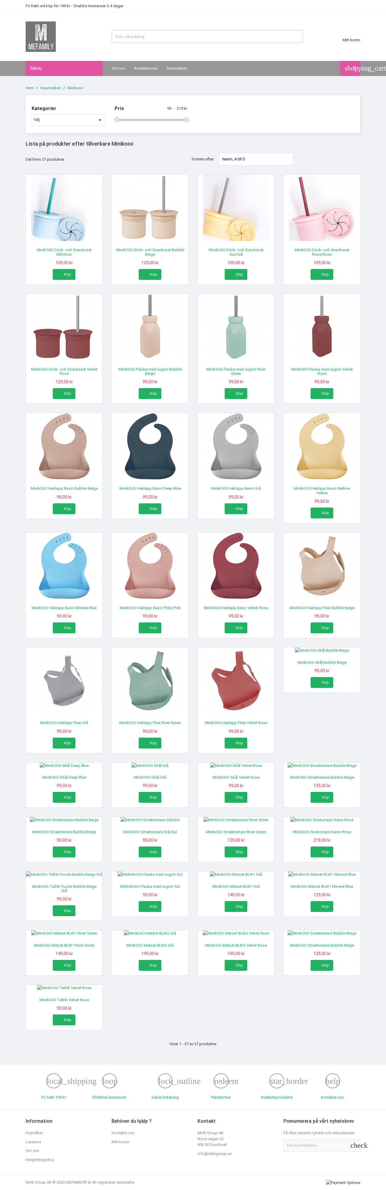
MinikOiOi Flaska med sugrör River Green (236, 371)
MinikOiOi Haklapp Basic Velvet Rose (236, 608)
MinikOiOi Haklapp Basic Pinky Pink (150, 608)
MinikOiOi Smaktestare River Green (236, 832)
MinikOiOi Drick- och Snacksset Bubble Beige (150, 252)
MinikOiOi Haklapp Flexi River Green (150, 722)
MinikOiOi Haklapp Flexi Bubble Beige (322, 608)
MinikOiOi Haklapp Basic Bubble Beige (64, 488)
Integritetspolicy (40, 1159)
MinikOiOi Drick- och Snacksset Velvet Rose (64, 371)
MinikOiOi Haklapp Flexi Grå (64, 722)
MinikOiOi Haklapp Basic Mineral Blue (64, 608)
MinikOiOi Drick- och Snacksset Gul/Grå (236, 252)
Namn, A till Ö (256, 159)
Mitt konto (120, 1142)
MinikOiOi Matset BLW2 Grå (150, 945)
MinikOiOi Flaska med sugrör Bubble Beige (150, 371)
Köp (64, 274)
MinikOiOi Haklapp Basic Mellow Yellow (322, 490)
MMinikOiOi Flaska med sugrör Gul (150, 886)
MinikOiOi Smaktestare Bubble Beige (322, 777)
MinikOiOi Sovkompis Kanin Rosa (322, 832)
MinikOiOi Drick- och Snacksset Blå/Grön (64, 252)
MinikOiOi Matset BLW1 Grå (236, 886)
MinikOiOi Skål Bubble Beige (322, 662)
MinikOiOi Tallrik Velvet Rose (64, 1000)
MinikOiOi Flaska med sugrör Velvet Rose (322, 371)
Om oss (118, 68)
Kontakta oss (145, 68)
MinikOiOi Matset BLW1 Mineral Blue (322, 886)
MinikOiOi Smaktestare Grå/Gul (150, 832)
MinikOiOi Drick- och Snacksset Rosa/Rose (322, 252)
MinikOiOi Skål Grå (150, 777)
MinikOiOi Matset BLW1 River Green (64, 945)
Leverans (33, 1142)
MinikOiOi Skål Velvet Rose (236, 777)
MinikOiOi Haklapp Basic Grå (236, 488)
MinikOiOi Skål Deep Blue (64, 777)
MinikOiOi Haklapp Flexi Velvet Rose (236, 722)
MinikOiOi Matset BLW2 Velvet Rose (236, 945)
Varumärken (176, 68)
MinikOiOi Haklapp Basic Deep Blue (150, 488)
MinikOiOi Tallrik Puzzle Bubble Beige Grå (64, 888)
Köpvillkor (34, 1133)
